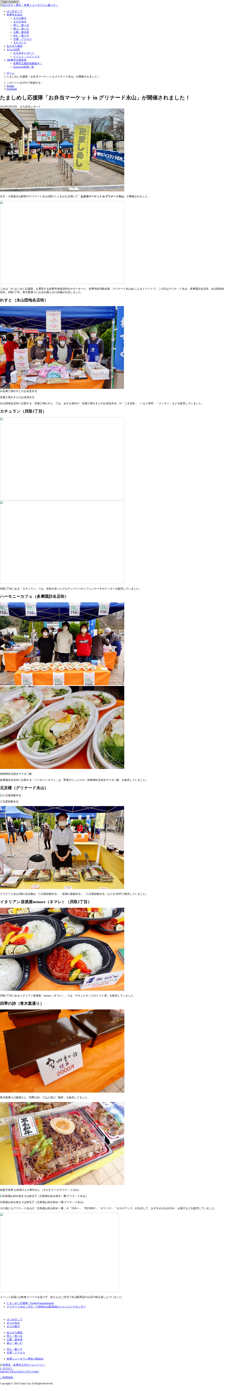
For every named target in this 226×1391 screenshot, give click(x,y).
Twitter (10, 86)
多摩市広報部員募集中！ (27, 63)
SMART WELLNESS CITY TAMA (19, 1371)
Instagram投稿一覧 (23, 67)
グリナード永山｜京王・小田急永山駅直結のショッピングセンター (46, 1306)
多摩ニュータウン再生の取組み (25, 1358)
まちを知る (19, 21)
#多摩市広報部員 (16, 60)
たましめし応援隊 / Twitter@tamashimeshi (30, 1303)
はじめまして (15, 11)
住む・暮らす (21, 35)
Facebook (12, 89)
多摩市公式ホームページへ (28, 1364)
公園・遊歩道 (21, 32)
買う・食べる (21, 25)
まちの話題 (13, 49)
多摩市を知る (15, 14)
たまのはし (6, 1368)
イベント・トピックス (26, 56)
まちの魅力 (19, 18)
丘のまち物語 (15, 46)
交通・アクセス (22, 39)
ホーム (11, 73)
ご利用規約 (6, 1377)
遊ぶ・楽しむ (21, 28)
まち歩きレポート (23, 53)
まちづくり (19, 42)
